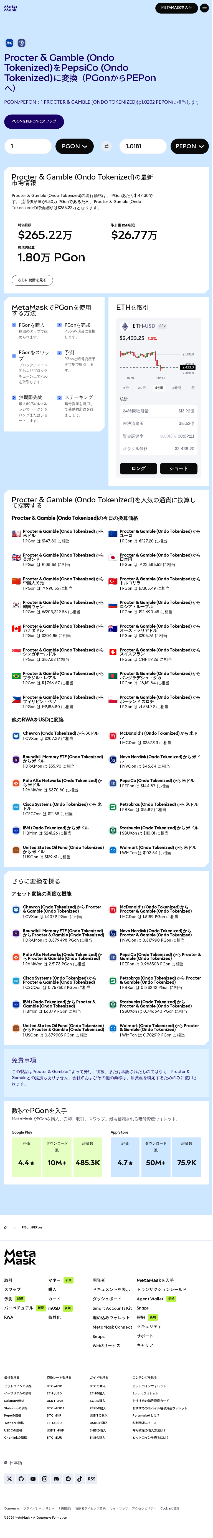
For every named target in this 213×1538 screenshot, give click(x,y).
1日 (188, 387)
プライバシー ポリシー (39, 1515)
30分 (139, 387)
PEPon (181, 146)
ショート (175, 468)
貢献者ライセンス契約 (90, 1515)
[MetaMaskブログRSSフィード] (91, 1486)
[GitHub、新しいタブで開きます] (21, 1486)
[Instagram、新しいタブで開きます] (44, 1486)
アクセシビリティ (144, 1515)
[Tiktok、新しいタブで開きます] (80, 1486)
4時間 (173, 387)
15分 (123, 387)
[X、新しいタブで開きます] (9, 1486)
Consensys (11, 1515)
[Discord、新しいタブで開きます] (56, 1486)
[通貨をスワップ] (104, 146)
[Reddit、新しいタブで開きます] (68, 1486)
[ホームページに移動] (5, 1234)
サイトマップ (119, 1515)
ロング (136, 468)
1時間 (156, 387)
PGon (69, 146)
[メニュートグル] (200, 8)
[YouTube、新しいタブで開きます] (32, 1486)
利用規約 (65, 1515)
